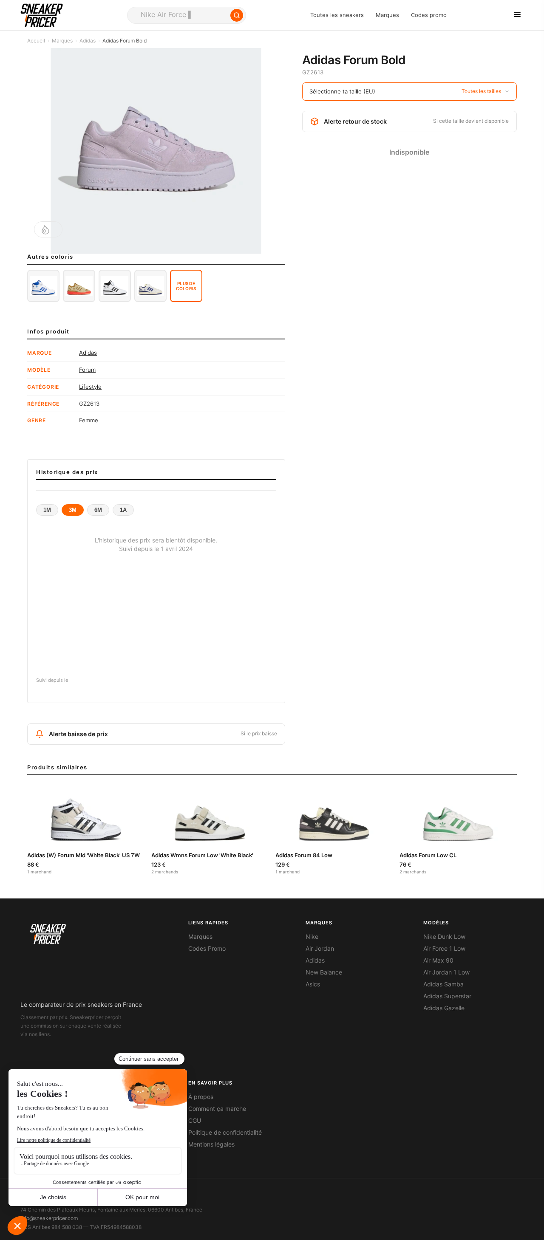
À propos (200, 1097)
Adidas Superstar (447, 996)
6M (98, 510)
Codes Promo (207, 949)
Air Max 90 (438, 960)
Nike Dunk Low (444, 937)
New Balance (324, 972)
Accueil (36, 40)
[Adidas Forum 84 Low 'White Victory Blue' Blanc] (150, 286)
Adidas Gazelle (444, 1008)
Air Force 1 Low (444, 949)
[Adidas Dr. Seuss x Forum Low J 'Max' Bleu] (79, 286)
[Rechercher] (236, 15)
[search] (186, 15)
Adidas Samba (443, 984)
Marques (387, 15)
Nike (312, 937)
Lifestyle (90, 386)
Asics (313, 984)
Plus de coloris (186, 286)
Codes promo (429, 15)
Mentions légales (211, 1144)
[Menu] (517, 15)
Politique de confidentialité (225, 1132)
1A (123, 510)
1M (47, 510)
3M (72, 510)
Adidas (87, 40)
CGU (194, 1121)
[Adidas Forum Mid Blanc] (43, 286)
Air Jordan (320, 949)
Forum (87, 369)
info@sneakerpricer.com (49, 1218)
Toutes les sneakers (337, 15)
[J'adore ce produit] (48, 229)
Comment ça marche (217, 1109)
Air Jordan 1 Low (446, 972)
